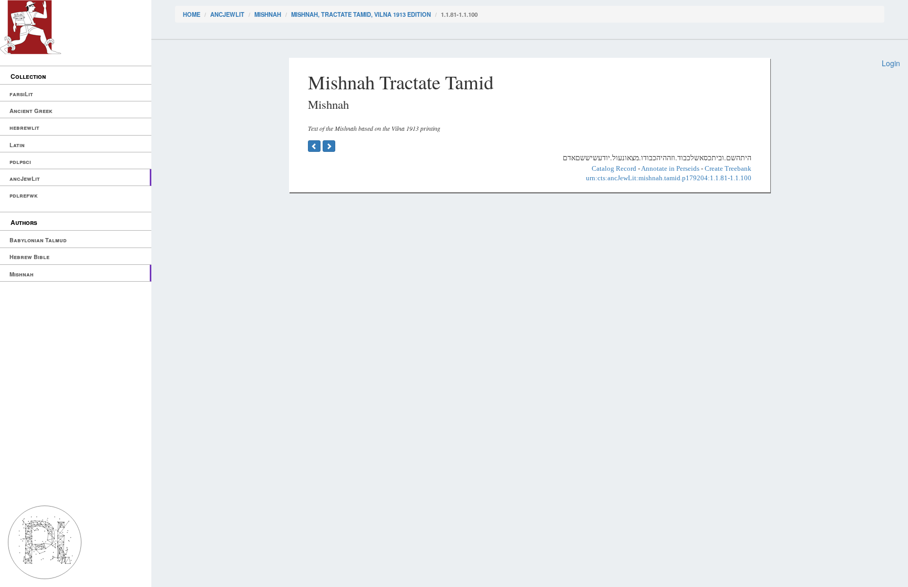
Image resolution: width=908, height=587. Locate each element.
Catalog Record (614, 168)
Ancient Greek (31, 111)
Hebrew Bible (29, 257)
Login (891, 63)
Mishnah (21, 274)
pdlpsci (20, 162)
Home (191, 14)
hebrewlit (24, 127)
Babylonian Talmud (38, 240)
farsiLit (21, 94)
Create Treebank (728, 168)
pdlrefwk (23, 195)
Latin (17, 145)
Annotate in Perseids (670, 168)
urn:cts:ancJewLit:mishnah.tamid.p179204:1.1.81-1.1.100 (668, 178)
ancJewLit (24, 178)
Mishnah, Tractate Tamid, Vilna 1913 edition (361, 14)
